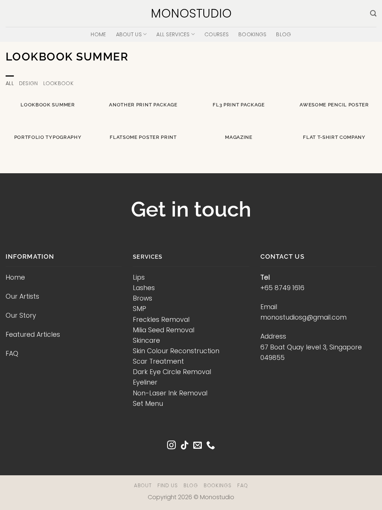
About (142, 485)
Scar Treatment (158, 361)
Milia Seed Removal (163, 330)
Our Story (21, 315)
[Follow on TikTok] (184, 446)
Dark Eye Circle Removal (172, 371)
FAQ (12, 353)
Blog (283, 34)
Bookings (252, 34)
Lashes (144, 287)
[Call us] (210, 446)
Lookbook (58, 83)
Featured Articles (33, 334)
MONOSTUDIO (191, 13)
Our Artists (22, 296)
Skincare (146, 340)
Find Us (167, 485)
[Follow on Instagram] (171, 446)
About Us (129, 34)
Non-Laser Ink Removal (170, 393)
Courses (216, 34)
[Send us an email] (197, 446)
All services (173, 34)
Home (98, 34)
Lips (139, 277)
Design (28, 83)
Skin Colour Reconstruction (176, 350)
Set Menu (148, 403)
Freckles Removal (161, 319)
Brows (142, 298)
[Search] (373, 13)
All (10, 83)
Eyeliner (145, 382)
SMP (139, 308)
